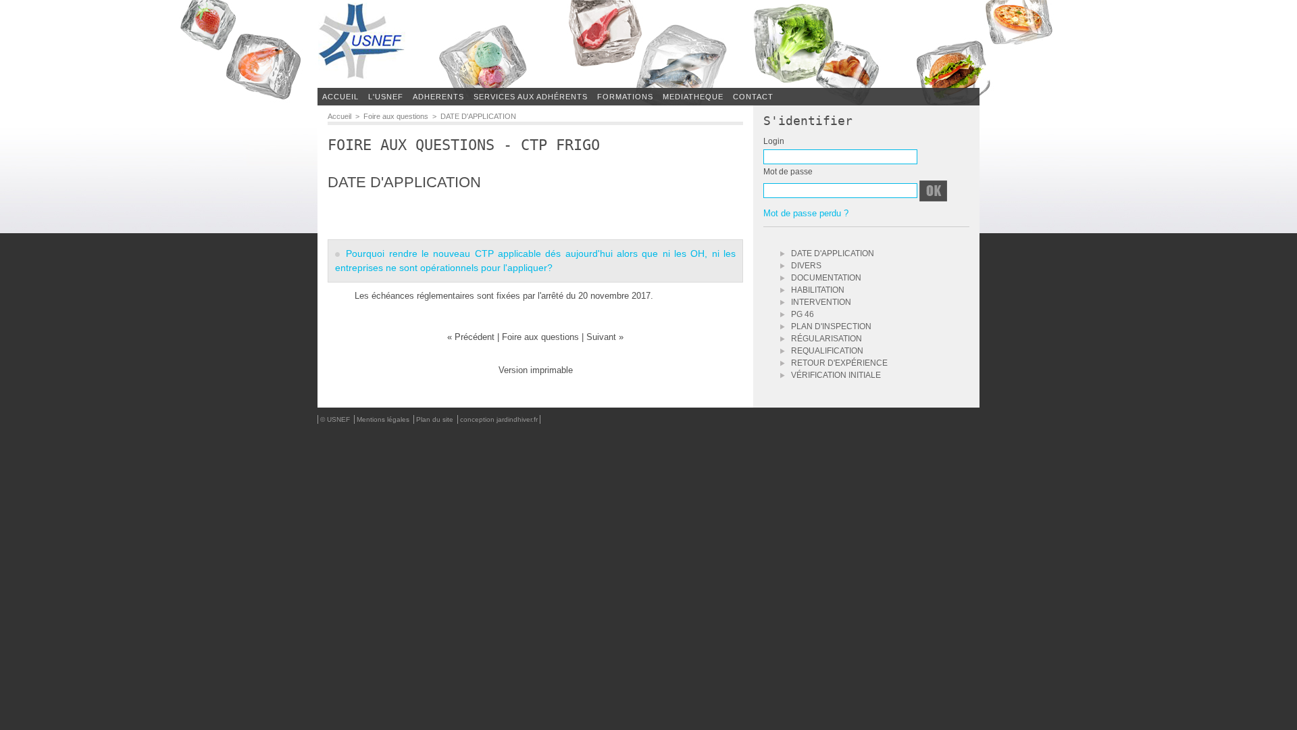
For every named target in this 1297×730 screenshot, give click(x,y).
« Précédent (472, 337)
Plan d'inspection (830, 326)
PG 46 (801, 314)
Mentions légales (384, 419)
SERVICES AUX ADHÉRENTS (531, 97)
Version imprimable (536, 370)
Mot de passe (788, 172)
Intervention (820, 302)
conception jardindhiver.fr (499, 419)
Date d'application (831, 253)
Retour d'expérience (838, 363)
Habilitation (816, 290)
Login (773, 141)
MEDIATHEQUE (693, 97)
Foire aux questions (395, 116)
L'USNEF (385, 97)
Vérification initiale (835, 375)
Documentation (825, 278)
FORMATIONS (625, 97)
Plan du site (435, 419)
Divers (805, 265)
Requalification (826, 351)
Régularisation (825, 338)
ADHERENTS (438, 97)
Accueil (340, 97)
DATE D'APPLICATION (478, 116)
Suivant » (605, 337)
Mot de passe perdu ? (805, 213)
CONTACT (753, 97)
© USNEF (336, 419)
